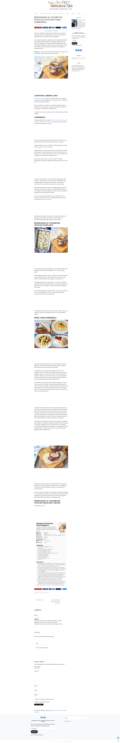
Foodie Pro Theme (69, 741)
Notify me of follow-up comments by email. (44, 699)
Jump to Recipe (48, 30)
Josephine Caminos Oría (39, 98)
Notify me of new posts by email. (42, 701)
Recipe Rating (37, 666)
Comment (36, 671)
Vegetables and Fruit (46, 592)
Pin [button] (65, 530)
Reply (35, 626)
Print (61, 530)
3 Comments (41, 24)
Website (36, 694)
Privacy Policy (67, 721)
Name (36, 685)
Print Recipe (55, 30)
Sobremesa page (47, 199)
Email (35, 690)
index (85, 24)
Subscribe (74, 43)
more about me (78, 28)
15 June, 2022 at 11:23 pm (37, 617)
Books (38, 592)
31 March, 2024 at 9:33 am (39, 645)
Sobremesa (44, 147)
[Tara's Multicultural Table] (60, 10)
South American (41, 592)
